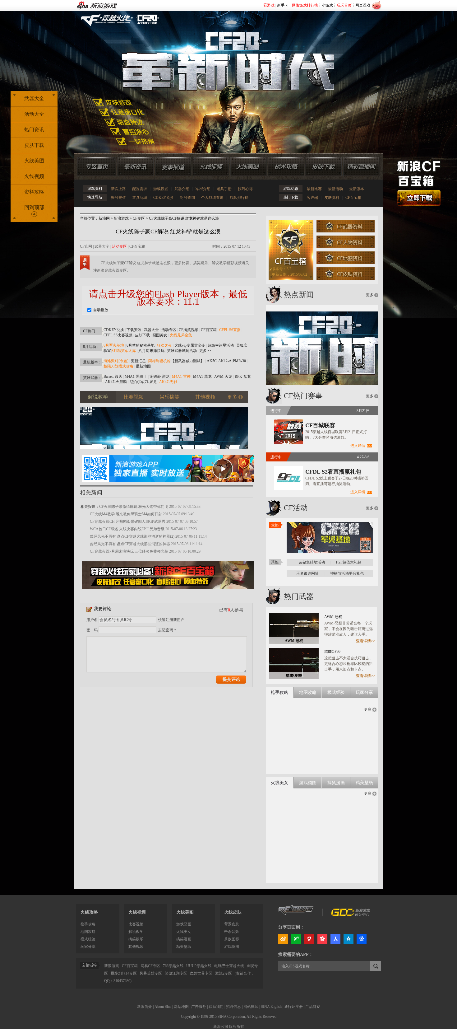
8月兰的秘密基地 (141, 345)
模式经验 (88, 939)
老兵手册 (224, 189)
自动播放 (100, 310)
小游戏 (327, 5)
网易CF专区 (150, 966)
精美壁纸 (183, 946)
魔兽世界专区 (201, 973)
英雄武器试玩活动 (182, 350)
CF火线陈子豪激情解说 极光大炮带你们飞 (133, 506)
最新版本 (356, 189)
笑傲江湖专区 (176, 973)
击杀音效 (231, 931)
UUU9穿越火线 (198, 966)
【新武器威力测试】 (187, 361)
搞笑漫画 (183, 939)
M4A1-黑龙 (202, 376)
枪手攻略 (88, 924)
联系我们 (216, 1006)
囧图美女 (159, 335)
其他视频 (135, 946)
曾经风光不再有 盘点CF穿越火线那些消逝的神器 (130, 544)
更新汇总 (138, 361)
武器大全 (102, 246)
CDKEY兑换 (163, 197)
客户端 (312, 197)
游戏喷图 (231, 946)
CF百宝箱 (353, 197)
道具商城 (139, 197)
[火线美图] (248, 166)
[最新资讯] (135, 166)
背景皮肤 (231, 924)
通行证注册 (293, 1006)
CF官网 (86, 246)
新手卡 (282, 5)
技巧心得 (245, 189)
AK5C (212, 361)
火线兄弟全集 (181, 335)
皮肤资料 (331, 197)
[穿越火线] (296, 915)
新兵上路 (118, 189)
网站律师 (250, 1006)
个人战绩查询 (212, 197)
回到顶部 (34, 207)
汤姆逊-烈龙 (159, 376)
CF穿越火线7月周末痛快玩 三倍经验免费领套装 (129, 551)
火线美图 (34, 160)
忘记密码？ (167, 630)
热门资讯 (34, 129)
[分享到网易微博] (309, 939)
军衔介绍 (203, 189)
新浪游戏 (121, 218)
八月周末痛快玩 (151, 350)
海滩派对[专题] (116, 361)
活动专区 (119, 246)
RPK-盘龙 (243, 376)
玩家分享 (88, 946)
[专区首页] (96, 166)
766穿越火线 (173, 966)
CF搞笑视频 (188, 330)
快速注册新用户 (171, 620)
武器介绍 (181, 189)
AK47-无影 (168, 382)
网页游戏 (362, 5)
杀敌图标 (231, 939)
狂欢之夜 (164, 345)
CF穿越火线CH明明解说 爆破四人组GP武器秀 (127, 521)
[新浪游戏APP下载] (168, 484)
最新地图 (143, 366)
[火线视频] (210, 166)
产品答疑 (312, 1006)
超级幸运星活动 (221, 345)
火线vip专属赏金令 (189, 345)
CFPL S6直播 (230, 330)
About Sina (163, 1006)
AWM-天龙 (223, 376)
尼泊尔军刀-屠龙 (143, 382)
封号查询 (187, 197)
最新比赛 (314, 189)
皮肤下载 (142, 335)
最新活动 (335, 189)
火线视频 (34, 176)
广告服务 (198, 1006)
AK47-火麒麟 (116, 382)
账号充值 (118, 197)
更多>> (205, 350)
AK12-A (224, 361)
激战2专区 (223, 973)
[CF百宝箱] (168, 590)
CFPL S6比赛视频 (118, 335)
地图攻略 (88, 931)
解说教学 (135, 931)
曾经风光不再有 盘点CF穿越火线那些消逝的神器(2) (132, 536)
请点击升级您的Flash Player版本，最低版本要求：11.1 (168, 297)
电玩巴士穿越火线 (229, 966)
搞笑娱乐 (135, 939)
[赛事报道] (173, 166)
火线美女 (183, 931)
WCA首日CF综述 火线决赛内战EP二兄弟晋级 (127, 529)
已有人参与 (231, 610)
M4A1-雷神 (181, 376)
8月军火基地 (114, 345)
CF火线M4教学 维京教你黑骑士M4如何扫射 (126, 514)
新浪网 (104, 218)
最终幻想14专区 (124, 973)
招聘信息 (233, 1006)
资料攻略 (34, 191)
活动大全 (34, 114)
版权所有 (236, 1026)
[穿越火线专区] (225, 74)
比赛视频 (135, 924)
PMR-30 (239, 361)
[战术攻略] (286, 166)
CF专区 (139, 218)
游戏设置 (160, 189)
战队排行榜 (239, 197)
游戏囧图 (183, 924)
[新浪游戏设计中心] (351, 915)
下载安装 (134, 330)
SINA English (271, 1006)
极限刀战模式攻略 (118, 366)
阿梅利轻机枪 (159, 361)
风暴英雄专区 (151, 973)
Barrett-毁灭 (113, 376)
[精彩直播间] (361, 166)
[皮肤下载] (323, 166)
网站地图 (181, 1006)
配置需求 (139, 189)
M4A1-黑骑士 (136, 376)
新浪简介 (144, 1006)
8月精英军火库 (124, 350)
